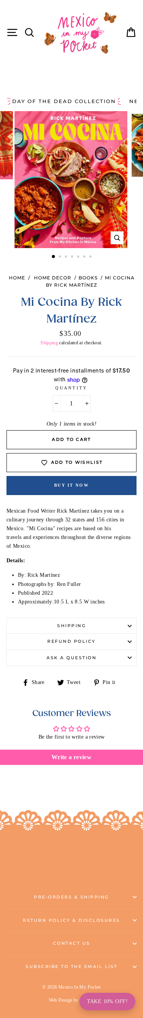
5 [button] (79, 257)
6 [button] (85, 257)
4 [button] (73, 257)
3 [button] (67, 257)
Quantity (71, 388)
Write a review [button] (71, 757)
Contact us (71, 943)
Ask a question (71, 657)
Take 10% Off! (107, 1001)
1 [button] (54, 257)
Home (17, 278)
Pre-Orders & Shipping (71, 897)
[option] (71, 179)
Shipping (49, 342)
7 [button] (91, 257)
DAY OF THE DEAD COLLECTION (64, 101)
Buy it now (71, 485)
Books (88, 278)
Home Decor (52, 278)
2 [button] (61, 257)
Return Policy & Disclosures (71, 920)
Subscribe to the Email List (71, 966)
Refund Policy (71, 641)
